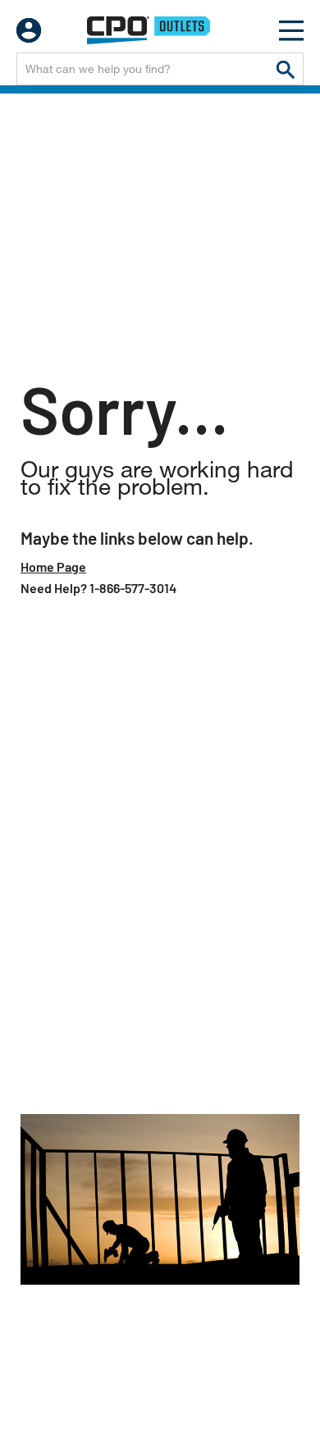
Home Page (53, 566)
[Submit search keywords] (285, 68)
